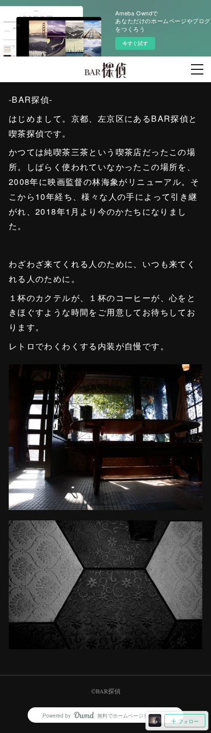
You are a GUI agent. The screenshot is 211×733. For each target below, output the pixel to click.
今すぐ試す (135, 43)
